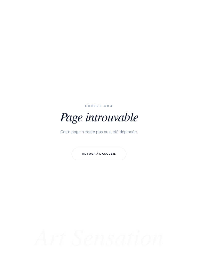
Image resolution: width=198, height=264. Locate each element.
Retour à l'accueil (99, 153)
